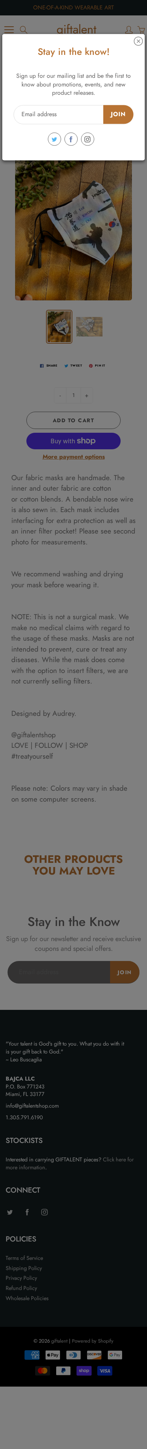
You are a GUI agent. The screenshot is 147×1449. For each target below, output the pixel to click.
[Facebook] (71, 139)
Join (118, 114)
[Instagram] (87, 139)
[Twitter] (54, 139)
